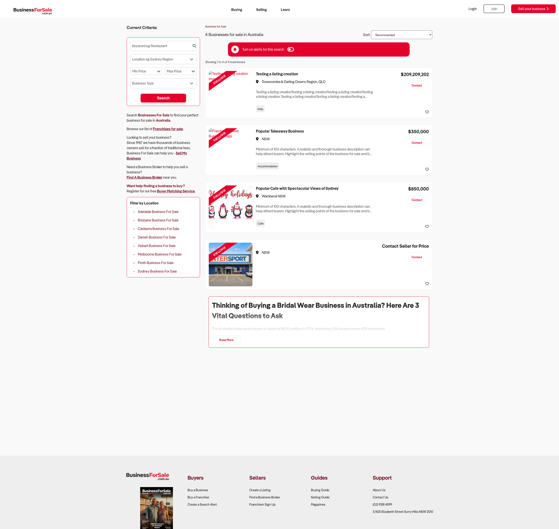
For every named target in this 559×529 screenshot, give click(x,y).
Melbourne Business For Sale (160, 254)
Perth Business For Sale (156, 263)
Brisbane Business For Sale (158, 220)
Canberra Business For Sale (158, 228)
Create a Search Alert (202, 504)
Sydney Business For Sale (157, 271)
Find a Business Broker (264, 497)
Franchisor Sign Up (262, 504)
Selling (261, 9)
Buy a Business (198, 490)
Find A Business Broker (144, 177)
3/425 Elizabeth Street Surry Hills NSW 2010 (403, 512)
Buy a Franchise (198, 497)
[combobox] (163, 46)
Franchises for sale (168, 129)
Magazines (318, 504)
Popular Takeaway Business (280, 131)
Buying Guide (320, 490)
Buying (236, 9)
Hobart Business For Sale (157, 246)
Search (163, 97)
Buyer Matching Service (176, 191)
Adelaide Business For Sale (158, 211)
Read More (226, 340)
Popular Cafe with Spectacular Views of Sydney (297, 188)
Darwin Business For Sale (157, 237)
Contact (417, 85)
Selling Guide (320, 497)
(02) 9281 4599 (382, 504)
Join (494, 9)
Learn (285, 9)
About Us (379, 490)
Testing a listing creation (277, 73)
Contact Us (380, 497)
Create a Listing (260, 490)
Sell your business (532, 9)
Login (473, 9)
